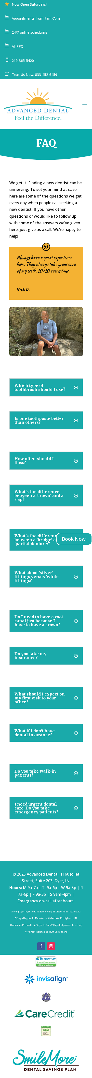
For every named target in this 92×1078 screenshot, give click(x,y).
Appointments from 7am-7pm (36, 18)
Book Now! (74, 539)
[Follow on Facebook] (41, 946)
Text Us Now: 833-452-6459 (35, 74)
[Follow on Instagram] (51, 946)
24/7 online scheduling (29, 32)
